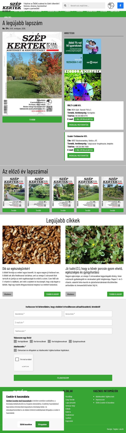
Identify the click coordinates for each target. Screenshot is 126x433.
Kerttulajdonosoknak (59, 341)
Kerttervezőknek (39, 341)
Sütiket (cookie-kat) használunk (19, 401)
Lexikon (103, 11)
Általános (7, 294)
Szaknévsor (92, 11)
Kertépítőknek (22, 341)
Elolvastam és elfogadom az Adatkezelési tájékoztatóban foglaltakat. (43, 350)
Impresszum (100, 399)
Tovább (32, 119)
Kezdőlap (6, 11)
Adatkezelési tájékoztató (105, 396)
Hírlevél (7, 17)
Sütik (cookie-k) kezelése (105, 402)
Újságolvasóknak (78, 341)
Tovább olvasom (52, 294)
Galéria (80, 11)
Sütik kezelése (26, 424)
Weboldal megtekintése (78, 124)
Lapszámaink (36, 11)
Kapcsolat (115, 11)
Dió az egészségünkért (16, 268)
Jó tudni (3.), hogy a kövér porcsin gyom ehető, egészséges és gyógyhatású (94, 270)
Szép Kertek (19, 11)
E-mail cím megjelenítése (84, 119)
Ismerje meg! (53, 11)
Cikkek (67, 11)
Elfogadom (42, 424)
